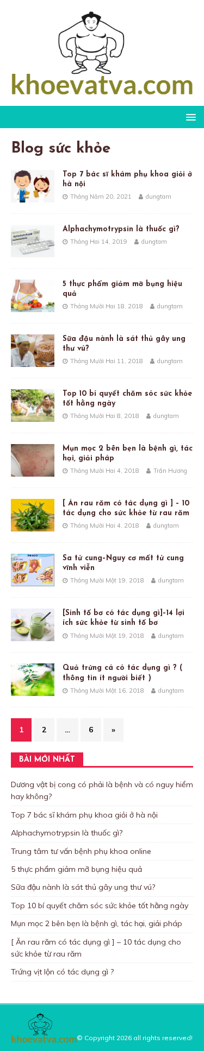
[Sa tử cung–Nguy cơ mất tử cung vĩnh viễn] (32, 580)
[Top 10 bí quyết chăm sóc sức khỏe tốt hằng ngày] (32, 416)
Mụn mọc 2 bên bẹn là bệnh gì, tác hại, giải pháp (96, 923)
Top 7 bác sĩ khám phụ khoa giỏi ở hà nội (84, 815)
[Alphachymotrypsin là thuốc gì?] (32, 251)
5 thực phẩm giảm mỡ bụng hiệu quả (76, 869)
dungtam (158, 196)
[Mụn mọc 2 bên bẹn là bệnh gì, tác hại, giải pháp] (32, 471)
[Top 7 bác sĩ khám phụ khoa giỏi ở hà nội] (32, 196)
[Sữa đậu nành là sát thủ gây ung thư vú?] (32, 360)
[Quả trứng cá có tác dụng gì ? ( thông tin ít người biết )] (32, 690)
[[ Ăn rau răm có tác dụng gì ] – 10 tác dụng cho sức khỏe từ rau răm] (32, 525)
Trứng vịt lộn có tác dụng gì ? (62, 972)
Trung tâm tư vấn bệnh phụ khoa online (81, 851)
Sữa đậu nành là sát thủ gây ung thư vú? (83, 887)
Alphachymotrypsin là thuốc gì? (121, 229)
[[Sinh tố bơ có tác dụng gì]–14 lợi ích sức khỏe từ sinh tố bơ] (32, 635)
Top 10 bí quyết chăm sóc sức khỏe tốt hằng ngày (99, 905)
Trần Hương (170, 470)
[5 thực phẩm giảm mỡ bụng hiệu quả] (32, 306)
